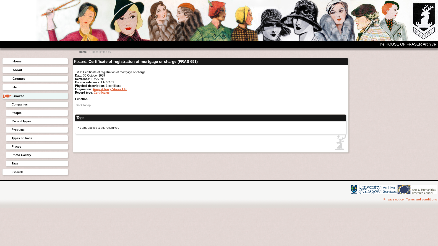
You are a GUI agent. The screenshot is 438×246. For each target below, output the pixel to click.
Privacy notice (393, 199)
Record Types (21, 121)
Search (18, 172)
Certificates (102, 92)
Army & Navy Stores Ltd (110, 89)
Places (16, 146)
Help (16, 87)
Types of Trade (22, 138)
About (17, 70)
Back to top (83, 105)
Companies (20, 104)
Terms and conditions (421, 199)
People (16, 113)
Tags (15, 163)
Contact (19, 78)
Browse (18, 96)
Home (83, 52)
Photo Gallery (21, 155)
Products (18, 129)
